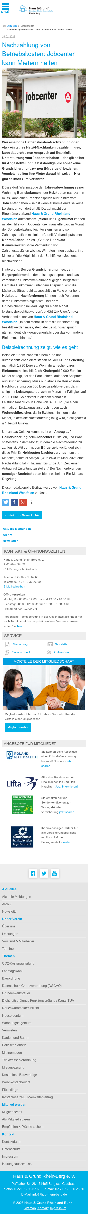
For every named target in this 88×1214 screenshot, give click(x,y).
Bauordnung (11, 978)
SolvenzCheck (21, 652)
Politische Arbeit (14, 1045)
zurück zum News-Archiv (22, 515)
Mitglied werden (18, 727)
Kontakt (8, 1134)
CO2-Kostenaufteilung (18, 963)
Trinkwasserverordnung (19, 1060)
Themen (8, 956)
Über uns (8, 926)
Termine (8, 948)
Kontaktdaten (11, 1141)
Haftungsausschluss (17, 1164)
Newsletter (10, 540)
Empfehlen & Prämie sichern (23, 1126)
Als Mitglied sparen (16, 1119)
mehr (66, 842)
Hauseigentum (12, 1015)
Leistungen (10, 934)
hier (19, 626)
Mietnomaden (12, 1052)
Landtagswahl (12, 971)
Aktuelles (12, 26)
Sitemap (30, 1208)
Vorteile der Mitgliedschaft (44, 661)
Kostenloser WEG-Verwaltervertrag (27, 1097)
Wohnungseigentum (16, 1023)
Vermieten (9, 1030)
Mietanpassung (13, 1067)
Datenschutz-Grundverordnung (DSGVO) (32, 986)
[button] (5, 502)
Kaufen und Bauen (15, 1037)
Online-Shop (62, 652)
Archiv (7, 534)
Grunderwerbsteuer (16, 993)
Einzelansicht (27, 26)
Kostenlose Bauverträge (19, 1075)
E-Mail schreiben (14, 586)
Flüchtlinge (10, 1090)
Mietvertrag (20, 644)
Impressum (10, 1156)
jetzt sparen (66, 812)
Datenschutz (11, 1149)
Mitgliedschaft (12, 1112)
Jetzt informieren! (66, 786)
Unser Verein (12, 919)
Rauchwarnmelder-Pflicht (20, 1008)
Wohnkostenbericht (16, 1082)
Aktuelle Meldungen (17, 528)
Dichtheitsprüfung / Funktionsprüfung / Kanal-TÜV (38, 1000)
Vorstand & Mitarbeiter (18, 941)
